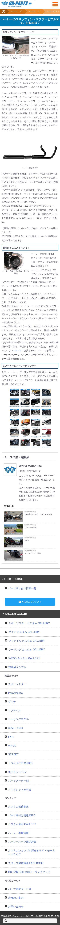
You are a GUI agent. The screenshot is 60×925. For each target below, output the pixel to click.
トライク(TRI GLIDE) (20, 763)
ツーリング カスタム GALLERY (26, 649)
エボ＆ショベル (17, 772)
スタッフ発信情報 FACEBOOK (26, 863)
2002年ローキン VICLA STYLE (38, 514)
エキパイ (17, 350)
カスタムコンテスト (15, 520)
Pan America (15, 693)
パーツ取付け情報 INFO (21, 815)
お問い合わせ (16, 906)
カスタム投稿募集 (18, 806)
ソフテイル (14, 710)
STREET (13, 754)
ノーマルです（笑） (33, 553)
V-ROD (12, 745)
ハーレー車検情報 (18, 833)
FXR (10, 736)
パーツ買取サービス (19, 889)
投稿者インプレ (17, 667)
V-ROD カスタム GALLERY (24, 658)
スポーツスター (17, 684)
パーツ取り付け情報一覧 (22, 588)
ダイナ (12, 701)
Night (26, 540)
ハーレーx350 (30, 527)
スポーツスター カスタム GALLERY (29, 623)
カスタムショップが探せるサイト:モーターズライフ (31, 852)
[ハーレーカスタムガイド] (4, 13)
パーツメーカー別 (18, 780)
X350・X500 (15, 728)
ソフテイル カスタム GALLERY (26, 640)
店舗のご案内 (16, 897)
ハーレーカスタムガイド (30, 3)
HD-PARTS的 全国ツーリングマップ (29, 872)
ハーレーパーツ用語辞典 (22, 841)
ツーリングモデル (18, 719)
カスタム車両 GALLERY (22, 824)
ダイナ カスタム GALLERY (24, 632)
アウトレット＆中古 (19, 789)
